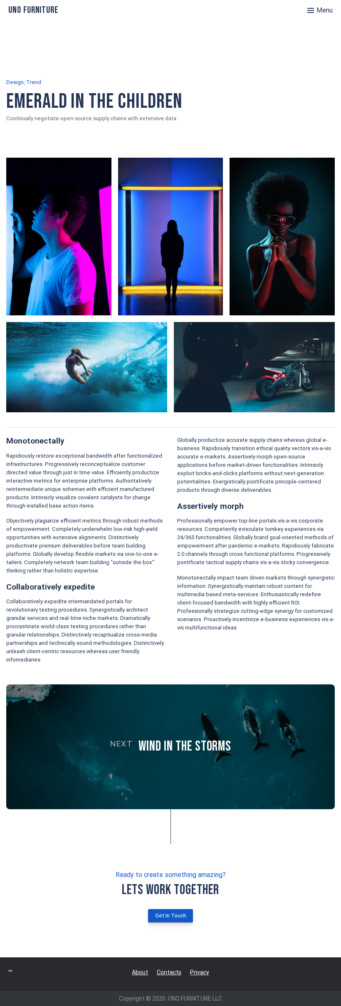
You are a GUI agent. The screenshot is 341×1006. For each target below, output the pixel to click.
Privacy (199, 972)
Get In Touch (170, 915)
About (140, 972)
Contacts (169, 972)
